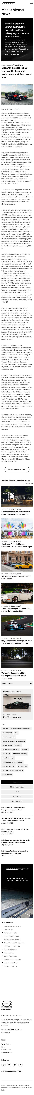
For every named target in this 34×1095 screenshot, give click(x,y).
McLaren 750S (22, 766)
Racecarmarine (6, 1053)
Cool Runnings (7, 775)
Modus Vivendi (18, 65)
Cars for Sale (6, 1050)
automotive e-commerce (11, 749)
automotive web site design (11, 745)
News (3, 1047)
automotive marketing (20, 754)
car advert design (8, 758)
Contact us (5, 1033)
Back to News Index (18, 469)
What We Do (5, 1044)
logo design (6, 754)
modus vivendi (7, 733)
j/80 (16, 733)
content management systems (12, 762)
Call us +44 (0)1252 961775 (11, 1030)
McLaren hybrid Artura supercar (13, 770)
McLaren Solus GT (9, 766)
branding (24, 749)
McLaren (5, 728)
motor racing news (9, 737)
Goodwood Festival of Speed (20, 728)
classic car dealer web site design (14, 741)
